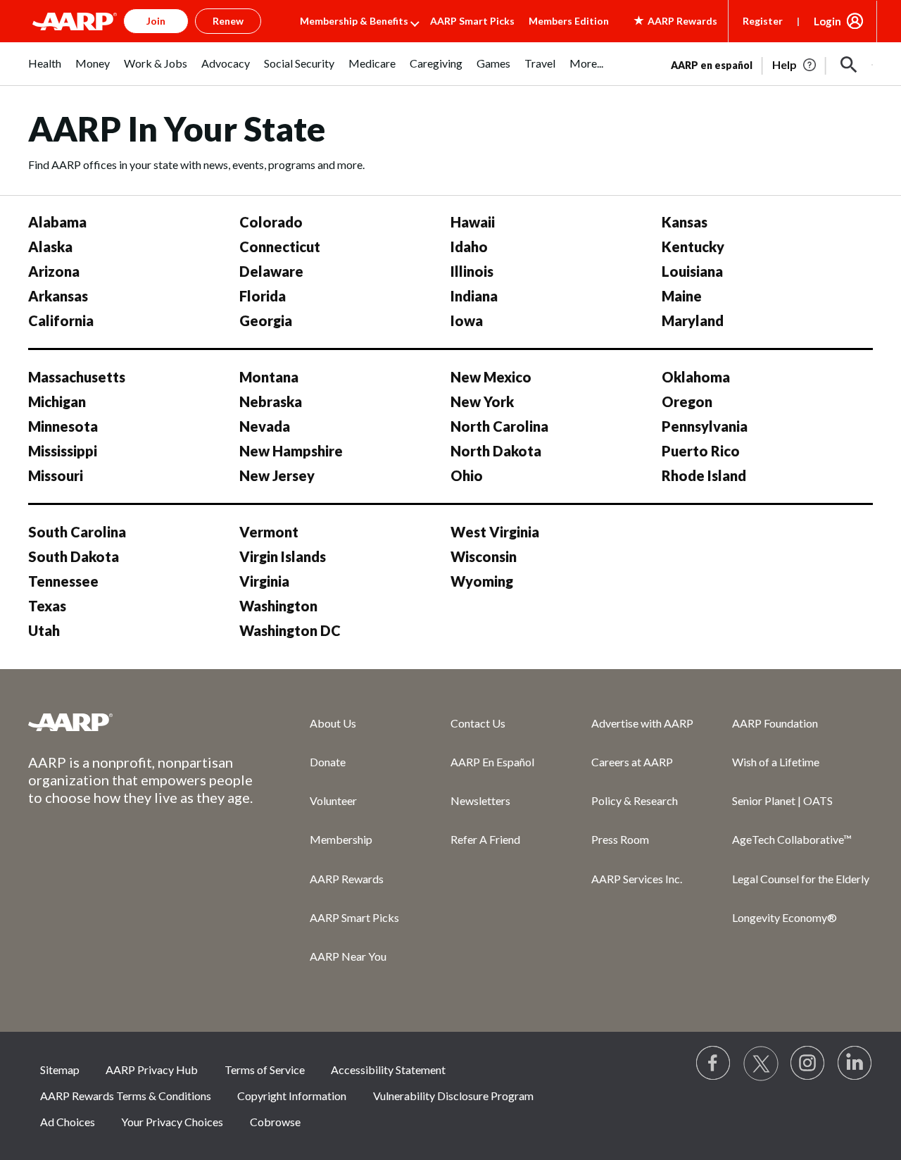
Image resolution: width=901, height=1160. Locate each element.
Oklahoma (696, 376)
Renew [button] (228, 21)
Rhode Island (704, 475)
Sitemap (60, 1069)
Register (763, 21)
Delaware (271, 271)
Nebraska (270, 401)
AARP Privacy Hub (152, 1069)
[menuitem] (44, 70)
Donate (328, 761)
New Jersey (277, 475)
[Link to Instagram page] (808, 1063)
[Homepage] (74, 21)
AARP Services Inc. (636, 878)
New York (482, 401)
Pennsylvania (705, 426)
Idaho (469, 246)
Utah (44, 630)
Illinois (471, 271)
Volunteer (333, 800)
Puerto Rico (701, 450)
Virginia (264, 581)
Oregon (687, 401)
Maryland (693, 320)
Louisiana (692, 271)
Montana (268, 376)
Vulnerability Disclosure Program (453, 1095)
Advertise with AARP (642, 723)
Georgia (265, 320)
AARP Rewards (347, 878)
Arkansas (58, 295)
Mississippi (62, 450)
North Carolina (499, 426)
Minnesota (63, 426)
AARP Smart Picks (472, 21)
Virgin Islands (282, 556)
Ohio (466, 475)
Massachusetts (76, 376)
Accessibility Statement (388, 1069)
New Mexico (490, 376)
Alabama (57, 221)
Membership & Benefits (354, 21)
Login (827, 21)
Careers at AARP (632, 761)
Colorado (271, 221)
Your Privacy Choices (172, 1121)
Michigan (57, 401)
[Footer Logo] (140, 721)
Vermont (268, 531)
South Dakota (73, 556)
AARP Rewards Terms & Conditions (125, 1095)
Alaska (50, 246)
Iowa (466, 320)
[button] (848, 64)
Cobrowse (275, 1121)
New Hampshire (291, 450)
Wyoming (481, 581)
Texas (47, 605)
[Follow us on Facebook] (713, 1063)
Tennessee (63, 581)
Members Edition (569, 21)
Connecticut (279, 246)
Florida (262, 295)
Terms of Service (265, 1069)
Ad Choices (67, 1121)
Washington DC (290, 630)
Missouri (55, 475)
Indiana (474, 295)
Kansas (684, 221)
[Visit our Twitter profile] (761, 1063)
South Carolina (77, 531)
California (61, 320)
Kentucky (693, 246)
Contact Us (477, 723)
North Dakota (495, 450)
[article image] (795, 65)
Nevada (264, 426)
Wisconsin (483, 556)
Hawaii (472, 221)
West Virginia (494, 531)
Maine (682, 295)
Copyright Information (291, 1095)
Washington (278, 605)
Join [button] (155, 21)
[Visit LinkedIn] (855, 1063)
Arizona (54, 271)
